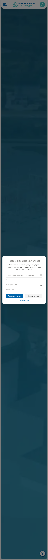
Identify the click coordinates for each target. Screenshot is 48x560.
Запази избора (33, 296)
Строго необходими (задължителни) (20, 275)
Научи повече (24, 301)
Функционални (11, 284)
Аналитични (10, 280)
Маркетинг (10, 289)
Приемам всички (14, 296)
